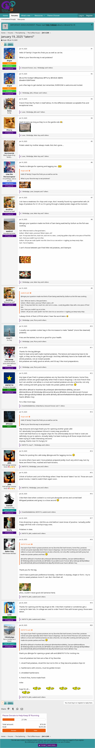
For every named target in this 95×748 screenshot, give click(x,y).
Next (10, 44)
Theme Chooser (53, 15)
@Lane (56, 392)
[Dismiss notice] (91, 25)
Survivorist (9, 153)
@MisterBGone (25, 392)
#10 (91, 326)
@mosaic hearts (62, 563)
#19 (91, 603)
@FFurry (46, 78)
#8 (92, 219)
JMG (9, 463)
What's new (25, 15)
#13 (91, 412)
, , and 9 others (37, 68)
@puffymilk (80, 394)
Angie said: (24, 171)
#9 (92, 288)
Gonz (9, 111)
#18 (91, 539)
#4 (92, 118)
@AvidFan (23, 389)
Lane (9, 614)
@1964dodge (37, 392)
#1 (92, 49)
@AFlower (31, 80)
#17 (91, 518)
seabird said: (25, 293)
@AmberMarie (60, 389)
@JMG (60, 78)
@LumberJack (49, 389)
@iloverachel (48, 392)
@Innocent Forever (80, 392)
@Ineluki (54, 78)
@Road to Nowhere (35, 389)
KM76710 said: (26, 544)
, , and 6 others (35, 282)
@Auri (21, 394)
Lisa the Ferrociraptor (9, 175)
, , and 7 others (33, 112)
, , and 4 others (34, 342)
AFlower (9, 424)
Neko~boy (9, 551)
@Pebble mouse (65, 392)
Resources (39, 15)
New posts (21, 19)
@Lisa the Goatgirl (26, 78)
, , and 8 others (35, 135)
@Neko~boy (29, 397)
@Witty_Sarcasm (73, 389)
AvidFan (9, 209)
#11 (91, 348)
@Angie (30, 166)
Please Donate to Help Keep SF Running (20, 715)
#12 (91, 373)
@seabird (23, 80)
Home (5, 15)
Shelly (9, 530)
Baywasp (9, 359)
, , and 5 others (34, 93)
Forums (14, 15)
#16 (91, 494)
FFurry (9, 130)
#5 (92, 141)
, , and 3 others (35, 467)
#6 (92, 162)
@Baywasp (38, 78)
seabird (9, 231)
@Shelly (54, 394)
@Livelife (46, 394)
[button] (32, 15)
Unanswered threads (8, 19)
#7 (92, 198)
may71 (9, 338)
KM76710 (9, 385)
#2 (92, 74)
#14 (91, 451)
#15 (91, 473)
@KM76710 (62, 653)
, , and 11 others (43, 406)
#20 (91, 625)
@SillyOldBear (37, 394)
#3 (92, 99)
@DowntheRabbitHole (66, 394)
